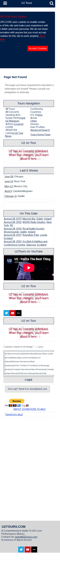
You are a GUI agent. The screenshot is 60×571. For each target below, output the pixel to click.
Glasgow (31, 244)
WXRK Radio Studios (34, 222)
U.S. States (36, 114)
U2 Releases (12, 120)
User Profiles (37, 127)
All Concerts (12, 111)
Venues (34, 124)
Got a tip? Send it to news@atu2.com (27, 389)
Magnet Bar (28, 218)
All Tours (10, 108)
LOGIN (9, 127)
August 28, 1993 (13, 228)
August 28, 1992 (13, 222)
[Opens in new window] (21, 550)
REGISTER (11, 130)
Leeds (43, 235)
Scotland (41, 244)
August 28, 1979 (13, 218)
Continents (36, 108)
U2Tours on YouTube (29, 251)
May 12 (8, 186)
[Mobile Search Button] (52, 3)
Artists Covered (14, 124)
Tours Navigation (29, 103)
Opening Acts (13, 114)
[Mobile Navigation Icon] (4, 3)
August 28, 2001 (13, 241)
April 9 (8, 191)
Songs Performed (15, 117)
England (8, 238)
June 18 (8, 176)
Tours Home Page (40, 134)
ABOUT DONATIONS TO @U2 (29, 409)
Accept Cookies (38, 48)
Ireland (48, 218)
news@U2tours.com (26, 536)
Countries (35, 111)
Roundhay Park (30, 235)
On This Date (29, 213)
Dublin (39, 218)
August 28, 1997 (13, 235)
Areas (33, 117)
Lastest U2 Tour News (14, 134)
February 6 (10, 196)
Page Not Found (15, 77)
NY (11, 225)
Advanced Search (40, 130)
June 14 (8, 181)
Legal (28, 379)
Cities (33, 120)
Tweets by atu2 (14, 414)
